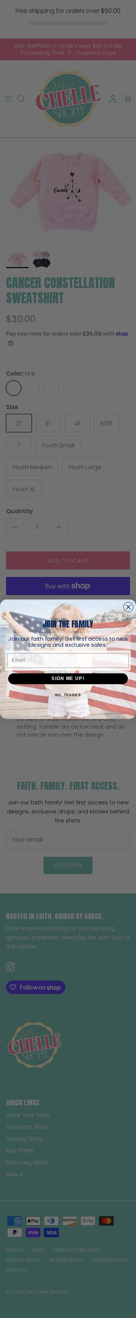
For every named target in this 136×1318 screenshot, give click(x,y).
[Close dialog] (128, 607)
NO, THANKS (68, 695)
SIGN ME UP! (67, 678)
